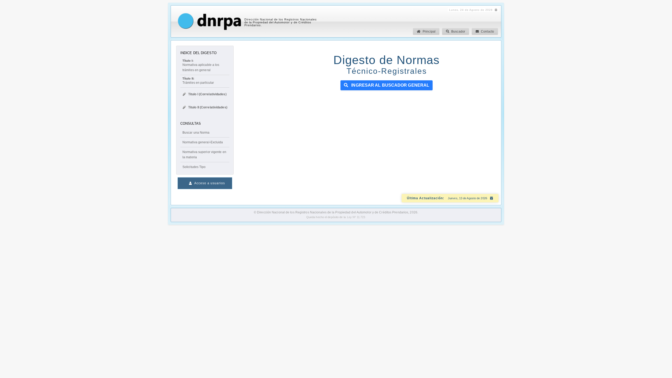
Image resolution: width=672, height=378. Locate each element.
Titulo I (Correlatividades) (207, 94)
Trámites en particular (198, 81)
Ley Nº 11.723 (356, 217)
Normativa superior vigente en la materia (204, 154)
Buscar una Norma (196, 132)
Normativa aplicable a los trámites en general (200, 65)
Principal (429, 31)
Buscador (458, 31)
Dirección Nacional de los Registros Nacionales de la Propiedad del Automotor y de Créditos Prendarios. (280, 22)
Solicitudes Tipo (194, 167)
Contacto (487, 31)
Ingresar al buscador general (389, 85)
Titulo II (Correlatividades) (207, 107)
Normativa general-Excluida (202, 142)
